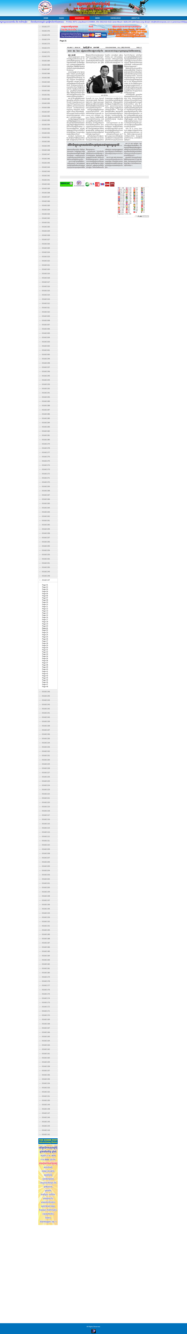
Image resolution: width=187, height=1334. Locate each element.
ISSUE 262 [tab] (46, 516)
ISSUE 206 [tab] (46, 862)
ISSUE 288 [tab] (46, 405)
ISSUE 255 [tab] (46, 546)
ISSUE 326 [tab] (46, 244)
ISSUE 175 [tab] (46, 994)
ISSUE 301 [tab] (46, 350)
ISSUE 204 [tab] (46, 870)
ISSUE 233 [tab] (46, 747)
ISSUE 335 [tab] (46, 205)
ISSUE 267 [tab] (46, 495)
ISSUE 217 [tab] (46, 815)
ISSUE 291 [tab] (46, 393)
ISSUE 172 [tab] (46, 1007)
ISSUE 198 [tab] (46, 896)
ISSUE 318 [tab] (46, 278)
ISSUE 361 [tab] (46, 95)
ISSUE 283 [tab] (46, 427)
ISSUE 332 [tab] (46, 218)
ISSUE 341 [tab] (46, 180)
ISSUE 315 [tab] (46, 291)
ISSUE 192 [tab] (46, 921)
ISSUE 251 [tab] (46, 563)
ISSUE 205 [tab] (46, 866)
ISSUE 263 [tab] (46, 512)
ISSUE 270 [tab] (46, 482)
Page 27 (45, 641)
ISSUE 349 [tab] (46, 146)
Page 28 (45, 643)
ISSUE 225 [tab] (46, 781)
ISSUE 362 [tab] (46, 90)
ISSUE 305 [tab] (46, 333)
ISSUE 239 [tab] (46, 721)
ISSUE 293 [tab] (46, 384)
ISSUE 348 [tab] (46, 150)
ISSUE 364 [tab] (46, 82)
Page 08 (45, 600)
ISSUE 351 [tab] (46, 137)
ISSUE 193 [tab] (46, 917)
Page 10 (45, 604)
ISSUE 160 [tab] (46, 1058)
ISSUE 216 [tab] (46, 819)
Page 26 (45, 639)
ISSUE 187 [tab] (46, 943)
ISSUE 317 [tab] (46, 282)
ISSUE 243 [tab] (46, 704)
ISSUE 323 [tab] (46, 256)
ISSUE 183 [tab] (46, 960)
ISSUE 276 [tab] (46, 457)
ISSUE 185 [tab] (46, 951)
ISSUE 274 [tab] (46, 465)
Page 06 (45, 596)
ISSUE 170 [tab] (46, 1015)
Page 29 (45, 645)
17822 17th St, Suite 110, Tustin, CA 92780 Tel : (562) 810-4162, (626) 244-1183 (93, 12)
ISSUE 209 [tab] (46, 849)
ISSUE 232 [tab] (46, 751)
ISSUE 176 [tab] (46, 990)
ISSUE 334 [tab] (46, 210)
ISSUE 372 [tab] (46, 48)
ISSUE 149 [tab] (46, 1105)
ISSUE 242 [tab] (46, 709)
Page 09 (45, 602)
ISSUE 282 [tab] (46, 431)
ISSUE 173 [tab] (46, 1002)
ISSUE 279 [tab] (46, 444)
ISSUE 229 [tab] (46, 764)
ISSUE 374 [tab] (46, 39)
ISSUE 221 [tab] (46, 798)
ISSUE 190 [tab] (46, 930)
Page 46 (45, 682)
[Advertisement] (48, 1241)
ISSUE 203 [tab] (46, 875)
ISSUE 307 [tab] (46, 325)
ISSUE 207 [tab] (46, 858)
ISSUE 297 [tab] (46, 367)
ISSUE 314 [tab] (46, 295)
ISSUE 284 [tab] (46, 422)
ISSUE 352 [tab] (46, 133)
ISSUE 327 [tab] (46, 239)
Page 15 (45, 615)
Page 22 (45, 630)
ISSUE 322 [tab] (46, 261)
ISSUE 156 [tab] (46, 1075)
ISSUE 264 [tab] (46, 508)
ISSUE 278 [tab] (46, 448)
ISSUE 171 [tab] (46, 1011)
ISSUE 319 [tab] (46, 273)
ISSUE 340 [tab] (46, 184)
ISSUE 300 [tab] (46, 354)
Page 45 (45, 680)
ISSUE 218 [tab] (46, 811)
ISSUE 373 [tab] (46, 44)
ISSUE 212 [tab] (46, 836)
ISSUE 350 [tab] (46, 141)
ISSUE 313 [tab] (46, 299)
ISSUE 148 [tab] (46, 1109)
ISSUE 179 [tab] (46, 977)
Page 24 (45, 635)
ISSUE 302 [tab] (46, 346)
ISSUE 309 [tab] (46, 316)
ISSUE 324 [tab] (46, 252)
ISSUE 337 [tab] (46, 197)
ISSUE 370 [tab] (46, 56)
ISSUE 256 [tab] (46, 542)
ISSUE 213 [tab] (46, 832)
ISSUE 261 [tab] (46, 520)
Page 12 (45, 609)
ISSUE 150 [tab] (46, 1100)
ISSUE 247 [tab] (46, 580)
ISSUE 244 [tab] (46, 700)
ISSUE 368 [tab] (46, 65)
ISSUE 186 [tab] (46, 947)
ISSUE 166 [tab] (46, 1032)
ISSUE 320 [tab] (46, 269)
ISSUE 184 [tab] (46, 956)
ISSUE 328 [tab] (46, 235)
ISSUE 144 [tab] (46, 1126)
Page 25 (45, 637)
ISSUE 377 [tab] (46, 27)
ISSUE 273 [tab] (46, 469)
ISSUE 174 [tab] (46, 998)
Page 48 (45, 686)
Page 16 (45, 617)
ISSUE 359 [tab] (46, 103)
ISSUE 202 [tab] (46, 879)
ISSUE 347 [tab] (46, 154)
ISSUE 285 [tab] (46, 418)
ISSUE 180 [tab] (46, 973)
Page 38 (45, 665)
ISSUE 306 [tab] (46, 329)
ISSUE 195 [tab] (46, 909)
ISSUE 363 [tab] (46, 86)
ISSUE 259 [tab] (46, 529)
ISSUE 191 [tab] (46, 926)
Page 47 (45, 684)
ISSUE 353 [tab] (46, 129)
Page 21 (45, 628)
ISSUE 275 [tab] (46, 461)
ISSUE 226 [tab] (46, 777)
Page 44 (45, 678)
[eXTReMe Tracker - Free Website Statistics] (93, 1332)
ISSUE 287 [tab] (46, 410)
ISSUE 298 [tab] (46, 363)
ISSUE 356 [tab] (46, 116)
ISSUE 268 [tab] (46, 491)
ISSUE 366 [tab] (46, 73)
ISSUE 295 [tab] (46, 376)
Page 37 (45, 663)
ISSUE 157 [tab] (46, 1070)
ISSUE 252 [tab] (46, 559)
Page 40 (45, 669)
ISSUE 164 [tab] (46, 1041)
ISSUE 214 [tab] (46, 828)
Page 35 (45, 658)
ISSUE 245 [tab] (46, 696)
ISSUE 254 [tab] (46, 550)
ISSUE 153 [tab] (46, 1088)
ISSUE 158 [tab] (46, 1066)
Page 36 (45, 660)
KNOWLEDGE (116, 18)
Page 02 (45, 587)
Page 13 (45, 611)
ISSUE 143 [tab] (46, 1130)
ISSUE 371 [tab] (46, 52)
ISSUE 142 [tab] (46, 1134)
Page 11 (45, 606)
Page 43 (45, 676)
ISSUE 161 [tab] (46, 1053)
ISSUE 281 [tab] (46, 435)
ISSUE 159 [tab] (46, 1062)
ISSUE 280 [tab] (46, 440)
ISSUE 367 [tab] (46, 69)
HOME (46, 18)
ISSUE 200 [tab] (46, 887)
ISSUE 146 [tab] (46, 1117)
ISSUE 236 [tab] (46, 734)
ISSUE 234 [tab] (46, 743)
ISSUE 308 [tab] (46, 320)
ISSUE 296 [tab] (46, 371)
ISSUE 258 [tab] (46, 533)
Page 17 (45, 619)
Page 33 (45, 654)
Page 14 (45, 613)
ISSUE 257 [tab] (46, 537)
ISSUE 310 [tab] (46, 312)
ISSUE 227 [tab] (46, 772)
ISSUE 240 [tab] (46, 717)
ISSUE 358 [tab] (46, 107)
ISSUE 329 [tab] (46, 231)
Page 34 (45, 656)
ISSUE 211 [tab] (46, 841)
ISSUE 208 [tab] (46, 853)
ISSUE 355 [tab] (46, 120)
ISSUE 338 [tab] (46, 193)
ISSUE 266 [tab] (46, 499)
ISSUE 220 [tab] (46, 802)
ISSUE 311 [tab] (46, 307)
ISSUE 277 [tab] (46, 452)
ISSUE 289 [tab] (46, 401)
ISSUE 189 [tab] (46, 934)
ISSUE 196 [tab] (46, 904)
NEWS (97, 18)
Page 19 (45, 624)
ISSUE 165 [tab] (46, 1036)
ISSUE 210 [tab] (46, 845)
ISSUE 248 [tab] (46, 576)
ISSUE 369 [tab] (46, 61)
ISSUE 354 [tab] (46, 124)
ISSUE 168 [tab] (46, 1024)
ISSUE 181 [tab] (46, 968)
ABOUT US (135, 18)
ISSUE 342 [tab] (46, 176)
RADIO (61, 18)
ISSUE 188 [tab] (46, 938)
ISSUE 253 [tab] (46, 554)
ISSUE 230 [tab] (46, 760)
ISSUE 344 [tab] (46, 167)
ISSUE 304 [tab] (46, 337)
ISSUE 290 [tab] (46, 397)
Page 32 (45, 652)
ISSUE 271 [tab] (46, 478)
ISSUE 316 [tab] (46, 286)
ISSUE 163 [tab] (46, 1045)
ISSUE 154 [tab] (46, 1083)
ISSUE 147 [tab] (46, 1113)
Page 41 (45, 671)
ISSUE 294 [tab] (46, 380)
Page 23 (45, 632)
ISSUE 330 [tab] (46, 227)
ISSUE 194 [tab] (46, 913)
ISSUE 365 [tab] (46, 78)
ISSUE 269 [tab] (46, 486)
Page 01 (45, 585)
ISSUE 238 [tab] (46, 726)
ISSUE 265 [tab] (46, 503)
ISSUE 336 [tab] (46, 201)
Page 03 (45, 589)
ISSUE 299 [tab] (46, 359)
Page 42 (45, 673)
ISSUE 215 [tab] (46, 824)
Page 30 (45, 648)
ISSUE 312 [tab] (46, 303)
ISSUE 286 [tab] (46, 414)
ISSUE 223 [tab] (46, 789)
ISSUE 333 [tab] (46, 214)
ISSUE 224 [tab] (46, 785)
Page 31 (45, 650)
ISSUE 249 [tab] (46, 572)
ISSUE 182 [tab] (46, 964)
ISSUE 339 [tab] (46, 188)
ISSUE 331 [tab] (46, 222)
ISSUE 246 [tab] (46, 692)
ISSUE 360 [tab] (46, 99)
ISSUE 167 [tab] (46, 1028)
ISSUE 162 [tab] (46, 1049)
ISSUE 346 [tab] (46, 159)
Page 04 (45, 591)
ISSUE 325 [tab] (46, 248)
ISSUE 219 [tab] (46, 807)
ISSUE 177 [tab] (46, 985)
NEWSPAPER (79, 18)
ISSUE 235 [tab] (46, 738)
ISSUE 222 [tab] (46, 794)
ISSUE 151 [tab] (46, 1096)
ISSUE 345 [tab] (46, 163)
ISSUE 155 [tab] (46, 1079)
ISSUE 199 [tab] (46, 892)
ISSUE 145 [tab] (46, 1122)
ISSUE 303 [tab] (46, 342)
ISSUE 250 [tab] (46, 567)
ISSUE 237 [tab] (46, 730)
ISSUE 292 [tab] (46, 388)
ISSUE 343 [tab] (46, 171)
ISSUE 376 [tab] (46, 31)
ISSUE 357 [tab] (46, 112)
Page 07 (45, 598)
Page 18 (45, 622)
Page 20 (45, 626)
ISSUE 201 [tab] (46, 883)
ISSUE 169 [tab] (46, 1019)
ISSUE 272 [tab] (46, 474)
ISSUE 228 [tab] (46, 768)
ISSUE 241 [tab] (46, 713)
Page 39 (45, 667)
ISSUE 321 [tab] (46, 265)
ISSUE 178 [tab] (46, 981)
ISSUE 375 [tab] (46, 35)
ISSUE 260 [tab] (46, 525)
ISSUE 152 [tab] (46, 1092)
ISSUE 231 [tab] (46, 755)
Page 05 (45, 593)
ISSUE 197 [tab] (46, 900)
